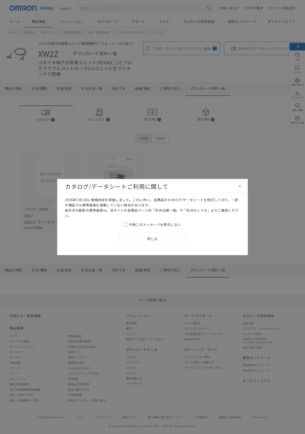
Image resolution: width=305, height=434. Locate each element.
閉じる (152, 239)
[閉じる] (240, 186)
